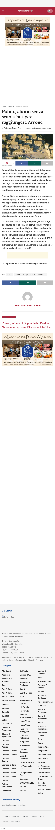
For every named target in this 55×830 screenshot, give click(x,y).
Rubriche (42, 705)
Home (4, 106)
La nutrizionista (27, 762)
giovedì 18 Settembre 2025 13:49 (38, 128)
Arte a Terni (7, 689)
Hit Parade (24, 707)
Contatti (5, 816)
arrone (9, 274)
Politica (41, 691)
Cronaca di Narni (9, 754)
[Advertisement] (27, 3)
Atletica (5, 704)
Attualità (5, 708)
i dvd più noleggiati (24, 730)
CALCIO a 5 (7, 723)
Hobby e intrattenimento (26, 716)
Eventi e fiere (26, 692)
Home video (25, 721)
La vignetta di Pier (26, 767)
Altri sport (6, 671)
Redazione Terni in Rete (12, 128)
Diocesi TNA (25, 674)
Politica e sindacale (42, 696)
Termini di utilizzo (38, 816)
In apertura (25, 741)
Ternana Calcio (44, 754)
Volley (40, 793)
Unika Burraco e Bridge (45, 777)
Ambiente (6, 674)
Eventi (22, 689)
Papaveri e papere (42, 686)
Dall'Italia (24, 671)
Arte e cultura (8, 696)
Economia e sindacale (25, 683)
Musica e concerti (42, 672)
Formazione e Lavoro (26, 701)
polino (17, 274)
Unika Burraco (44, 772)
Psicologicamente (45, 701)
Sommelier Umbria (42, 734)
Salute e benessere (42, 710)
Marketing (24, 779)
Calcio (4, 720)
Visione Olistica (44, 789)
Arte (4, 685)
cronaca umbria (9, 776)
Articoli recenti (8, 700)
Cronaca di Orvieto (7, 759)
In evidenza (25, 745)
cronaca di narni (9, 750)
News (40, 677)
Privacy (25, 816)
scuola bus (42, 274)
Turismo (41, 762)
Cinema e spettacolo (6, 728)
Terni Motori (43, 758)
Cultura (5, 780)
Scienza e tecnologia (42, 727)
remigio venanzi (29, 274)
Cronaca (11, 106)
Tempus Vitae (44, 747)
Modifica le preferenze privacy (14, 805)
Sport (40, 739)
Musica (23, 786)
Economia (24, 678)
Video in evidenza (42, 784)
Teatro (40, 743)
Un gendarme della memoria (44, 767)
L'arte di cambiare (24, 750)
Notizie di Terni (44, 681)
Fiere (22, 696)
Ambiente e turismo (7, 679)
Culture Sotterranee (7, 785)
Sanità (40, 722)
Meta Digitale (15, 821)
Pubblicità (15, 816)
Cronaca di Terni (9, 765)
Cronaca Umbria (22, 106)
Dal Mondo (6, 790)
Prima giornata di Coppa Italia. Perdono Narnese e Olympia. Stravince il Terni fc (26, 325)
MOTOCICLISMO (27, 783)
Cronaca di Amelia (7, 745)
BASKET (5, 716)
